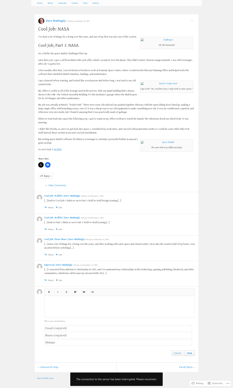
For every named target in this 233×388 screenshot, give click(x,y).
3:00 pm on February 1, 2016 (92, 196)
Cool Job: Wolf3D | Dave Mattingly (62, 196)
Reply (48, 175)
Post (189, 353)
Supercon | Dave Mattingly (58, 265)
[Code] (93, 291)
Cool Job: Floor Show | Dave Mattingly (64, 239)
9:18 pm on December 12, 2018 (85, 265)
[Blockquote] (84, 291)
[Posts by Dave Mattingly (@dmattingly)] (41, 22)
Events (75, 3)
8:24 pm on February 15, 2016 (97, 239)
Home (40, 3)
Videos (95, 3)
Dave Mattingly (56, 21)
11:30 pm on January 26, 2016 (78, 21)
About (50, 3)
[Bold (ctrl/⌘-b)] (48, 291)
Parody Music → (187, 367)
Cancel (177, 353)
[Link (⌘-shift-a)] (66, 291)
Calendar (62, 3)
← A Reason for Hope (48, 367)
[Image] (75, 291)
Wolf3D (58, 149)
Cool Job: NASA (53, 29)
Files (85, 3)
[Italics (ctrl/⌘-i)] (58, 291)
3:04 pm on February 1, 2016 (92, 218)
